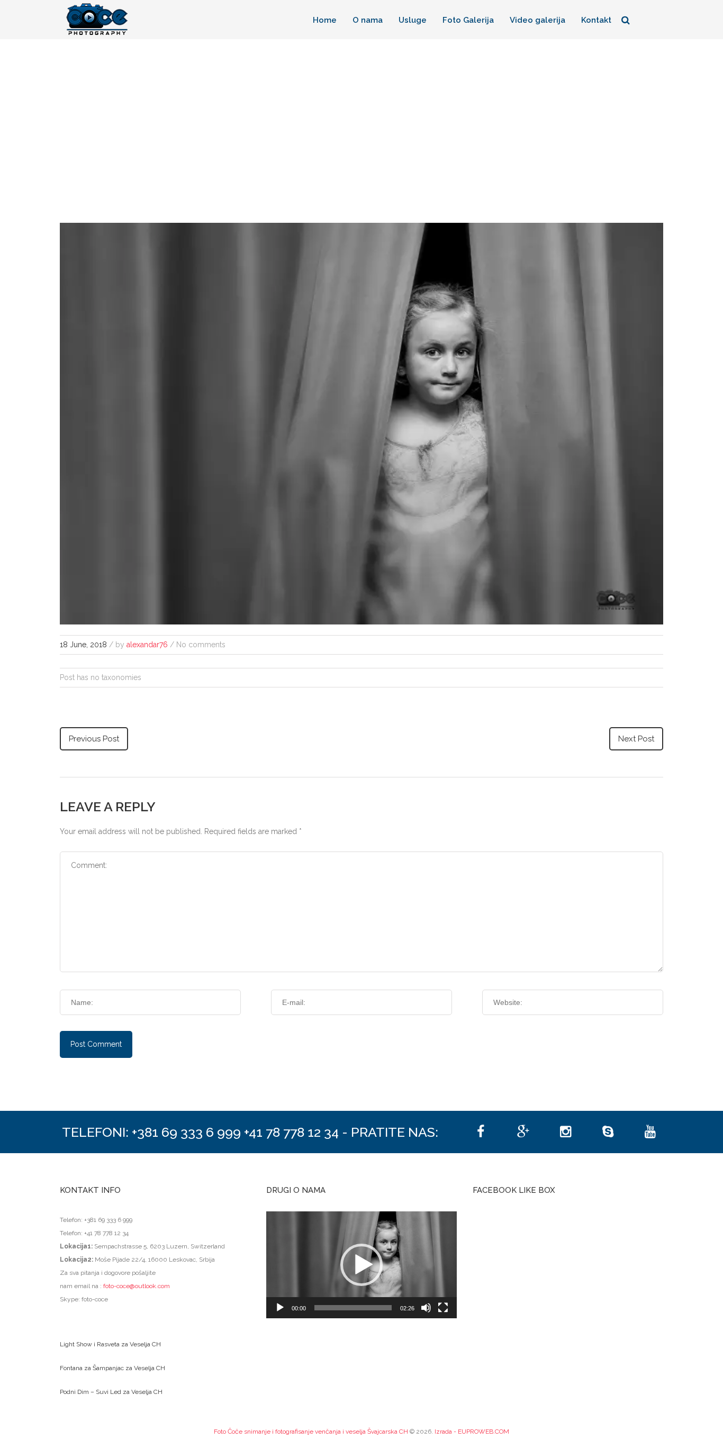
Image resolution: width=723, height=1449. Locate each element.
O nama (368, 20)
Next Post (636, 739)
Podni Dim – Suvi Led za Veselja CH (111, 1392)
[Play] (280, 1307)
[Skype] (607, 1132)
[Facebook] (480, 1132)
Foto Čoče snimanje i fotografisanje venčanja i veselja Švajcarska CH (311, 1431)
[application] (361, 1264)
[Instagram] (565, 1132)
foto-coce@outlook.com (136, 1286)
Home (325, 20)
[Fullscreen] (443, 1307)
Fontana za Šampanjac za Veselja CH (112, 1368)
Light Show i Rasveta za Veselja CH (110, 1344)
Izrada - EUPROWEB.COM (472, 1431)
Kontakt (596, 20)
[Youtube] (650, 1132)
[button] (361, 1265)
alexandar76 (147, 644)
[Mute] (426, 1307)
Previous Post (94, 739)
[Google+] (523, 1132)
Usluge (413, 20)
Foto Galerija (468, 20)
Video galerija (537, 20)
